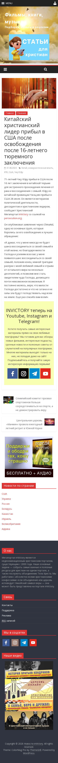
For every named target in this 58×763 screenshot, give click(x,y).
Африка (6, 528)
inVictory (23, 214)
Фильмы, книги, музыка (24, 18)
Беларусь (7, 508)
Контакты (7, 605)
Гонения (22, 113)
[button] (9, 3)
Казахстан (7, 513)
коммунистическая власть (40, 168)
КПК (6, 172)
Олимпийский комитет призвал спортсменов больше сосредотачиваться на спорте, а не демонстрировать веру (34, 404)
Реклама (6, 615)
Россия (6, 503)
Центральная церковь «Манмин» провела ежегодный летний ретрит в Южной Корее (24, 424)
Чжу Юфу (18, 172)
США (11, 172)
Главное (10, 113)
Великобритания (11, 523)
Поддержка (8, 610)
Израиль (6, 518)
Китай (24, 168)
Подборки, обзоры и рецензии (26, 27)
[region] (29, 34)
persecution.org (13, 218)
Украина (6, 498)
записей (8, 620)
